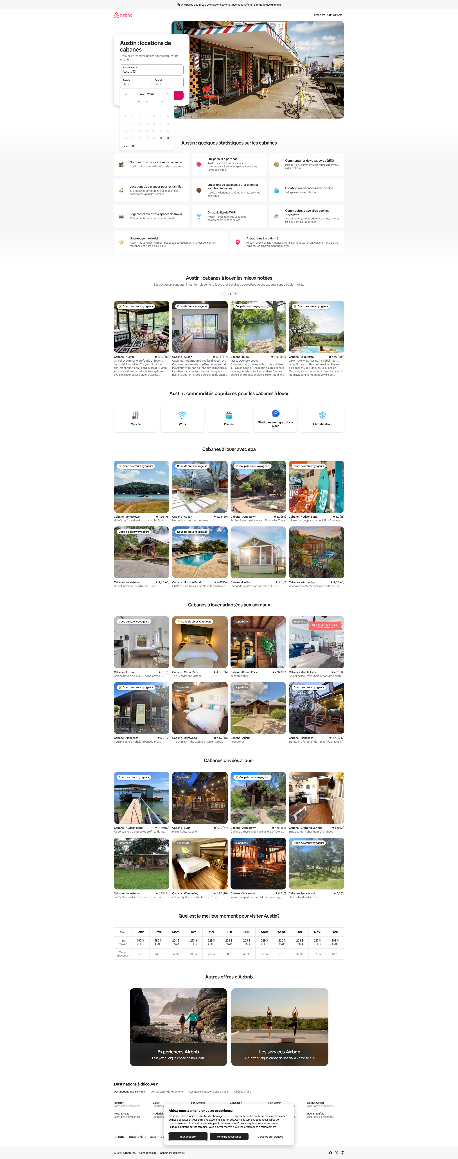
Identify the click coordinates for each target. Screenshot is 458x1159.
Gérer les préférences (270, 1136)
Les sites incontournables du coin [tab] (209, 1091)
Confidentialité (148, 1152)
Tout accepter (188, 1136)
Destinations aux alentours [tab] (130, 1091)
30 (125, 145)
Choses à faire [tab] (242, 1091)
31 (132, 145)
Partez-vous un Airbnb (327, 15)
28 (160, 138)
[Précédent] (223, 294)
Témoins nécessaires (229, 1136)
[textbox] (136, 84)
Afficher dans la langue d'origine (262, 4)
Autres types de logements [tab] (167, 1091)
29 (167, 138)
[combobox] (152, 71)
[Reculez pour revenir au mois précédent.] (126, 94)
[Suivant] (235, 294)
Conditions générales (172, 1152)
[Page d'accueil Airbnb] (123, 15)
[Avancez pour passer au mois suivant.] (167, 94)
